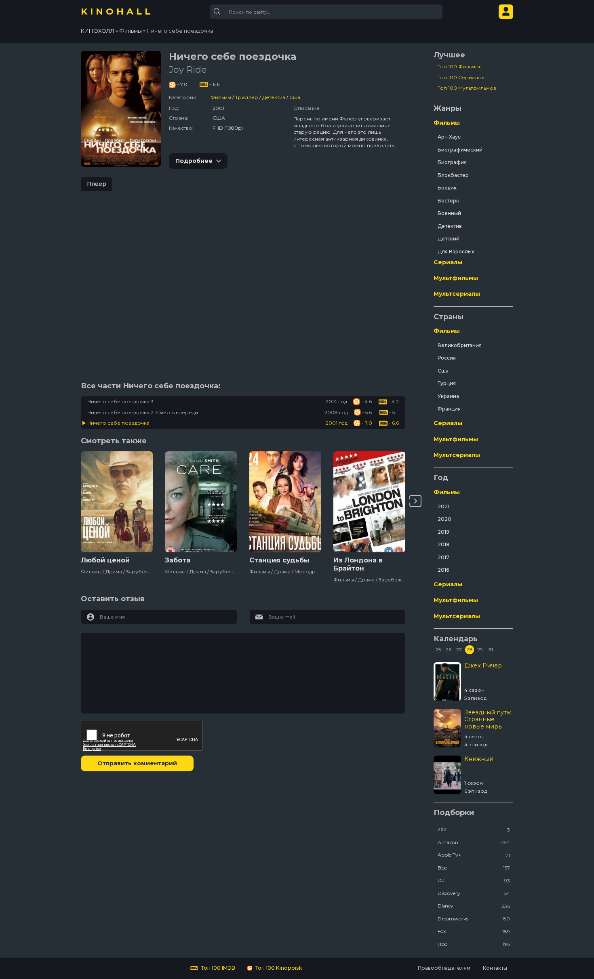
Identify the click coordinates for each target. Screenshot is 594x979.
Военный (449, 213)
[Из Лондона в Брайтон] (369, 501)
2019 (443, 532)
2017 (443, 557)
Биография (452, 162)
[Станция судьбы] (285, 501)
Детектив (273, 97)
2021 (443, 506)
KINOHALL (117, 11)
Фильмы (221, 97)
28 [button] (470, 649)
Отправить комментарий (137, 763)
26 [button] (448, 649)
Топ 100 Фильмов (460, 66)
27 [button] (459, 649)
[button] (415, 501)
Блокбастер (453, 175)
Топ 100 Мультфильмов (467, 88)
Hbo (474, 944)
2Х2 (474, 829)
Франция (449, 409)
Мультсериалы (457, 293)
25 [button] (438, 649)
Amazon (474, 842)
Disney (474, 906)
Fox (474, 931)
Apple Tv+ (474, 855)
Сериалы (448, 262)
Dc (474, 880)
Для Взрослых (456, 251)
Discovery (474, 893)
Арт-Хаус (449, 137)
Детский (448, 239)
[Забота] (201, 501)
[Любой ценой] (117, 501)
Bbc (474, 868)
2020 (444, 519)
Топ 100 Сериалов (461, 77)
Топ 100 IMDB (217, 968)
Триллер (246, 97)
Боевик (447, 188)
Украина (448, 396)
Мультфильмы (456, 278)
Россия (447, 358)
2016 (443, 570)
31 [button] (491, 649)
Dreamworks (474, 919)
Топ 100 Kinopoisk (278, 968)
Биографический (460, 150)
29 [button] (480, 649)
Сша (294, 97)
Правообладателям (443, 968)
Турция (447, 383)
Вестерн (448, 201)
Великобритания (460, 345)
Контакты (494, 968)
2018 (443, 544)
